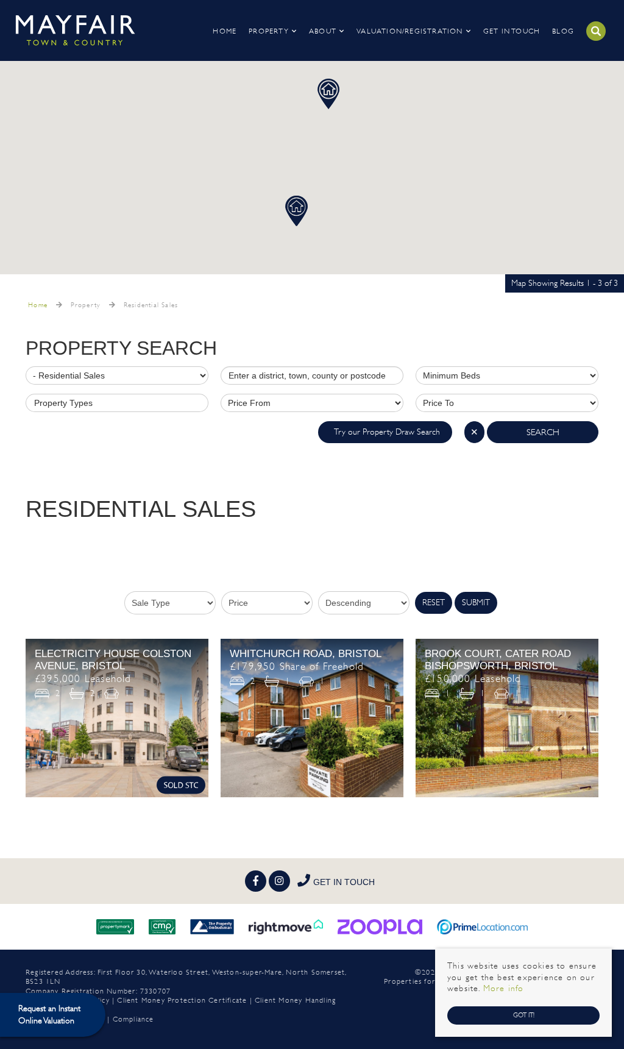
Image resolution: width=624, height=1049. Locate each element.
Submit (476, 602)
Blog (563, 31)
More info (503, 988)
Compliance (133, 1019)
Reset (433, 602)
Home (224, 31)
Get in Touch (511, 31)
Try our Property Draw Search (385, 432)
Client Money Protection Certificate (182, 1000)
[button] (328, 94)
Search (542, 432)
